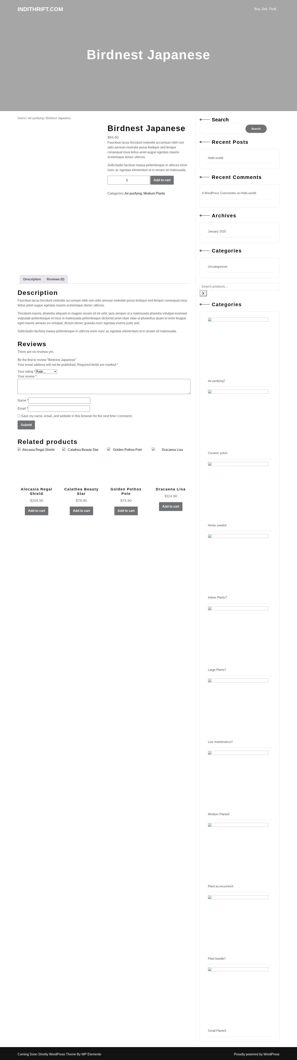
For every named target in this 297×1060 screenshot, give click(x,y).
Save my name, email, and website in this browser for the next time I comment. (76, 416)
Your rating (26, 371)
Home (22, 118)
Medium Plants (154, 193)
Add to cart (162, 180)
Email (23, 408)
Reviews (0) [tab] (55, 279)
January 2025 (217, 231)
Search (220, 119)
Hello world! (215, 158)
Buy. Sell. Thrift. (265, 9)
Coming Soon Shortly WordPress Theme (47, 1054)
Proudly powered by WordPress (256, 1054)
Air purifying (36, 118)
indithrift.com (40, 9)
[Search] (203, 293)
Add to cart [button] (36, 510)
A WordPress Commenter (219, 193)
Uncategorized (217, 266)
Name (23, 400)
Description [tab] (32, 279)
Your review (27, 376)
